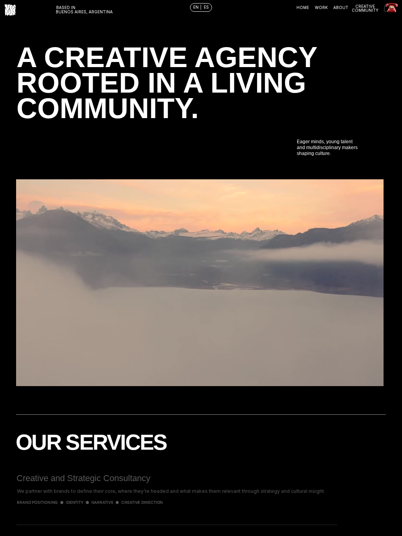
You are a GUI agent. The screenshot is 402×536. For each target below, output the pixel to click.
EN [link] (196, 7)
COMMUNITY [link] (365, 10)
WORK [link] (321, 7)
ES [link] (206, 7)
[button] (16, 179)
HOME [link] (302, 7)
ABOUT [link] (340, 7)
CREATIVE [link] (365, 6)
